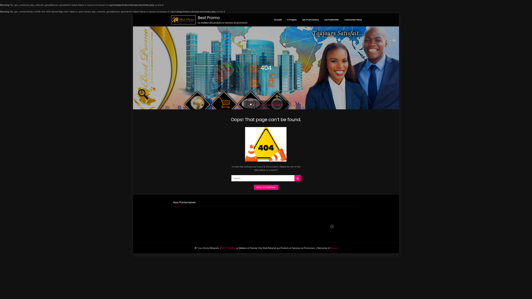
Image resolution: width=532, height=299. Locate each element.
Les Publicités (331, 19)
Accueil (278, 19)
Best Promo (209, 17)
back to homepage (266, 187)
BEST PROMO (228, 248)
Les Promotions (310, 19)
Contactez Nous (353, 19)
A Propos (292, 19)
